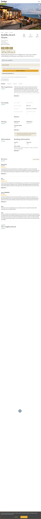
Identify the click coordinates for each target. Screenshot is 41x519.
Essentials (9, 83)
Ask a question (5, 79)
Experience (3, 83)
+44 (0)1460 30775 (4, 43)
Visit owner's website (6, 44)
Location (20, 83)
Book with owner (20, 70)
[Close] (39, 513)
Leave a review (36, 159)
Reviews (15, 83)
